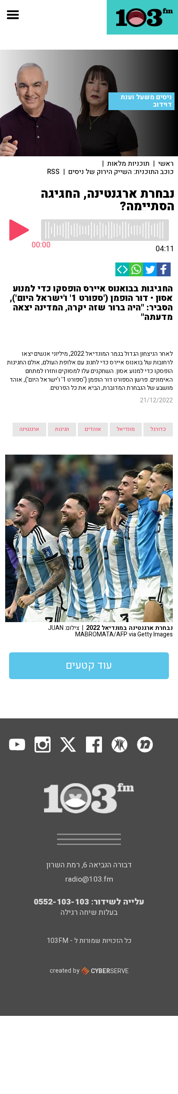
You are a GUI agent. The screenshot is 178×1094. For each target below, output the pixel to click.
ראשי (166, 164)
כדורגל (158, 429)
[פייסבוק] (164, 269)
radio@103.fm (89, 879)
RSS (53, 172)
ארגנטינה (29, 429)
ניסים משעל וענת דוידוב (146, 100)
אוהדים (93, 429)
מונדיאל (126, 429)
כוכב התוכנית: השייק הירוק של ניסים (121, 172)
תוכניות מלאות (128, 164)
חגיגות (62, 429)
